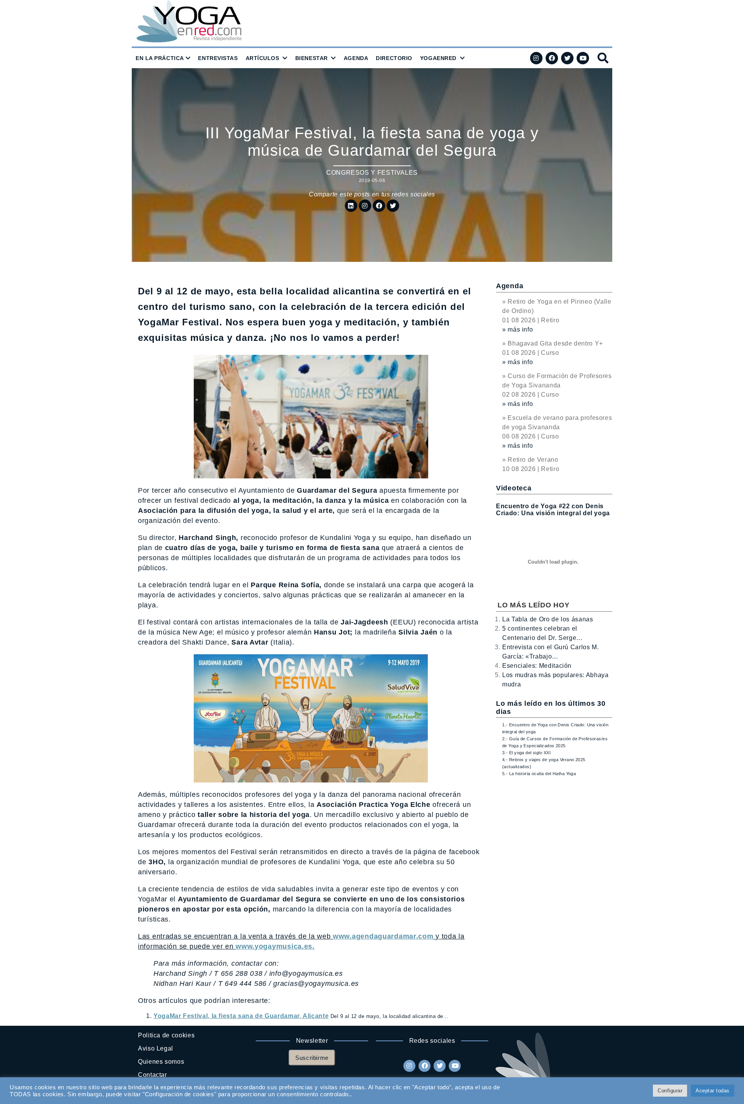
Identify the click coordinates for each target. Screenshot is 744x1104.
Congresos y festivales (372, 172)
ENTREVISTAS (218, 58)
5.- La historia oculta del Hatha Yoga (539, 773)
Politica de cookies (166, 1035)
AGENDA (356, 58)
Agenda (509, 286)
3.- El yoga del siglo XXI (526, 752)
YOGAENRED (438, 58)
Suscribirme (312, 1057)
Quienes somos (161, 1061)
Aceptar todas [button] (713, 1091)
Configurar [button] (670, 1091)
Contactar (152, 1074)
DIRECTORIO (394, 58)
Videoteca (513, 488)
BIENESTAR (311, 58)
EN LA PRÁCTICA (160, 58)
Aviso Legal (155, 1048)
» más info (517, 329)
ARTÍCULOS (262, 58)
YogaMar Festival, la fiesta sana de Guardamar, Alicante (241, 1016)
